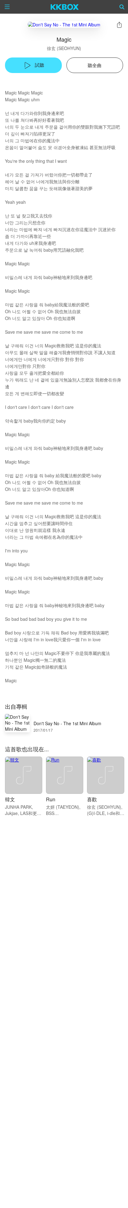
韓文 (10, 799)
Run (50, 799)
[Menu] (7, 7)
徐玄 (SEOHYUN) (64, 48)
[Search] (122, 7)
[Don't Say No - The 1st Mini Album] (64, 24)
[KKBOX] (64, 7)
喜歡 (92, 799)
